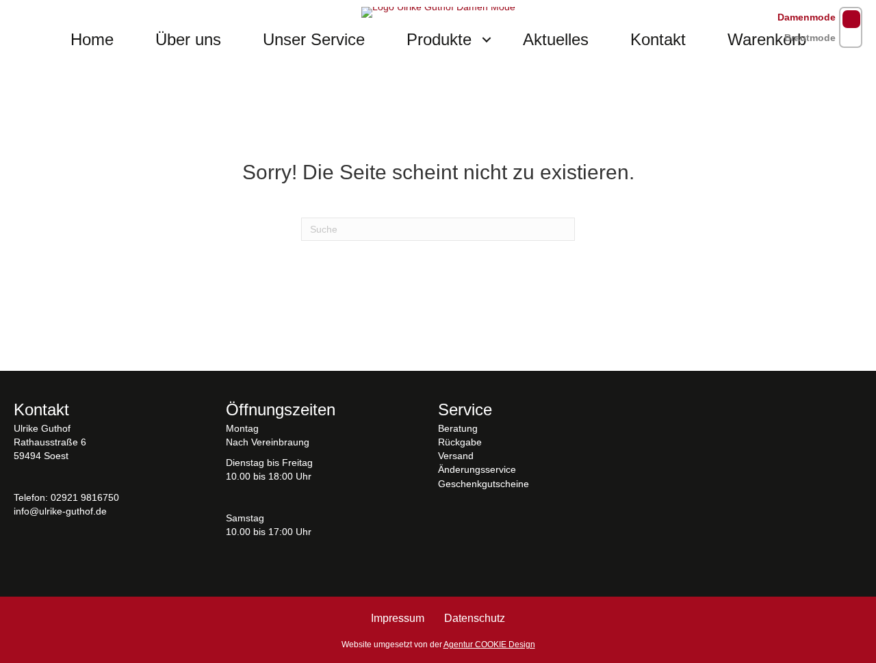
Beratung (458, 428)
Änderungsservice (477, 469)
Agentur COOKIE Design (489, 644)
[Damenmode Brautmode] (850, 27)
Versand (456, 455)
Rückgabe (460, 442)
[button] (487, 40)
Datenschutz (474, 618)
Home (92, 39)
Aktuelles (556, 39)
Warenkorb (766, 39)
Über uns (188, 39)
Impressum (397, 618)
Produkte (439, 39)
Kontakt (658, 39)
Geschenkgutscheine (483, 483)
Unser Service (314, 39)
